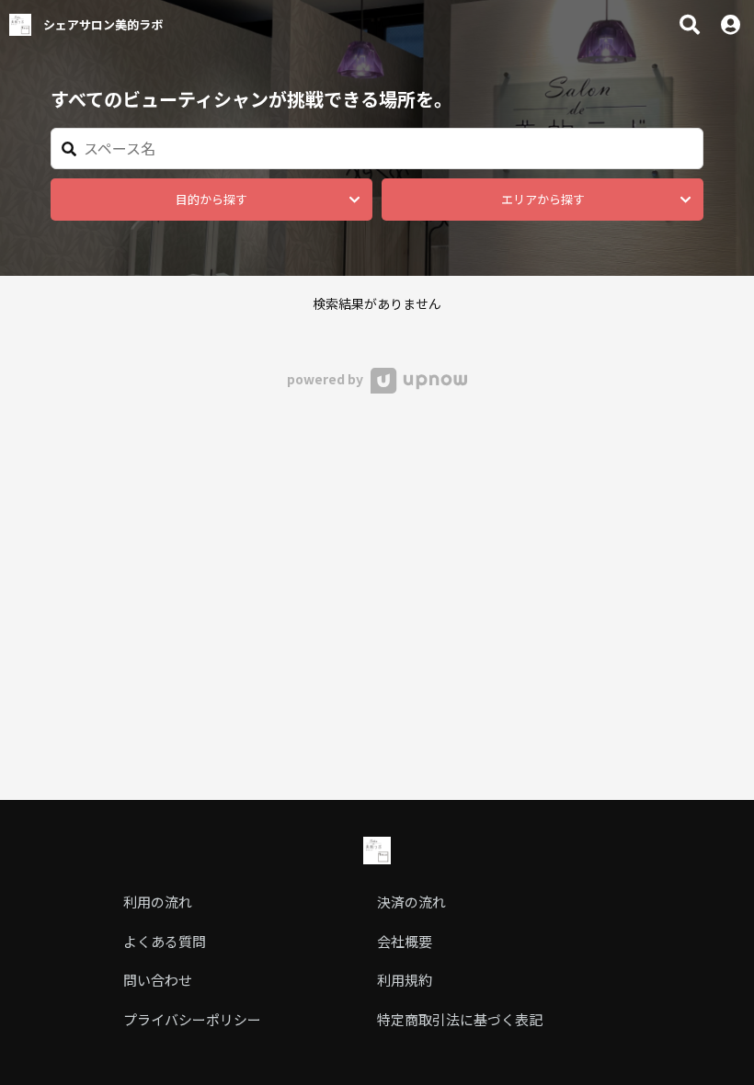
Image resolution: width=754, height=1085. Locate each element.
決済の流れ (411, 901)
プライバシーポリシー (192, 1019)
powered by (326, 379)
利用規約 (404, 979)
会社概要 (404, 941)
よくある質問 (164, 941)
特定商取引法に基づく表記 (460, 1019)
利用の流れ (157, 901)
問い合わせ (157, 979)
